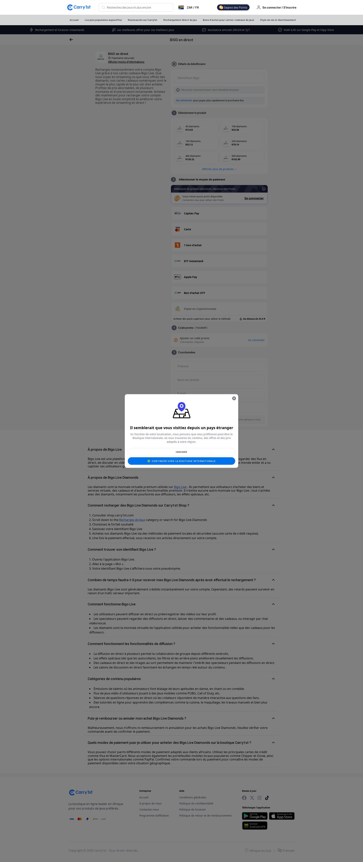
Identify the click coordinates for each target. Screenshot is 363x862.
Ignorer (181, 452)
